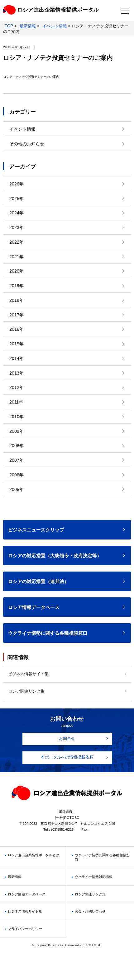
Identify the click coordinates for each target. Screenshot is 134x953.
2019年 (16, 285)
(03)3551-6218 (62, 829)
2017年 (16, 314)
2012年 (16, 387)
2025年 (16, 198)
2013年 (16, 373)
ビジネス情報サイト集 (28, 673)
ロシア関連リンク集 (26, 691)
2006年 (16, 474)
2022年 (16, 242)
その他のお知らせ (26, 143)
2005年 (16, 489)
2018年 (16, 300)
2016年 (16, 329)
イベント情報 (22, 129)
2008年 (16, 445)
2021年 (16, 256)
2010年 (16, 416)
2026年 (16, 183)
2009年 (16, 431)
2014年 (16, 358)
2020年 (16, 271)
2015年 (16, 343)
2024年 (16, 212)
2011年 (16, 401)
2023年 (16, 227)
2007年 (16, 460)
